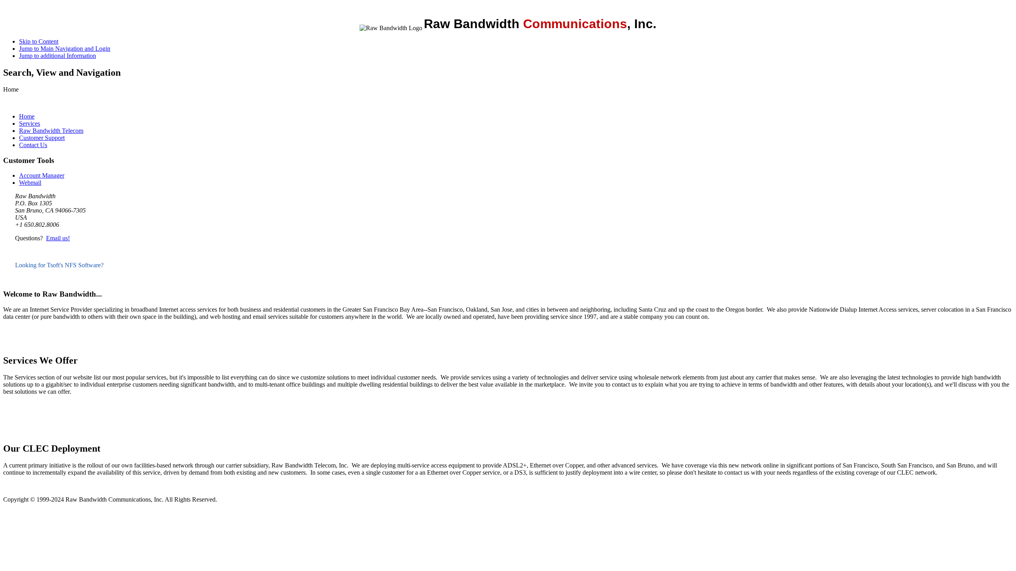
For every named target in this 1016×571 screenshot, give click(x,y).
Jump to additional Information (57, 55)
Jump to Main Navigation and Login (64, 48)
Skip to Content (38, 41)
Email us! (58, 238)
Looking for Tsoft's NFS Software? (59, 265)
